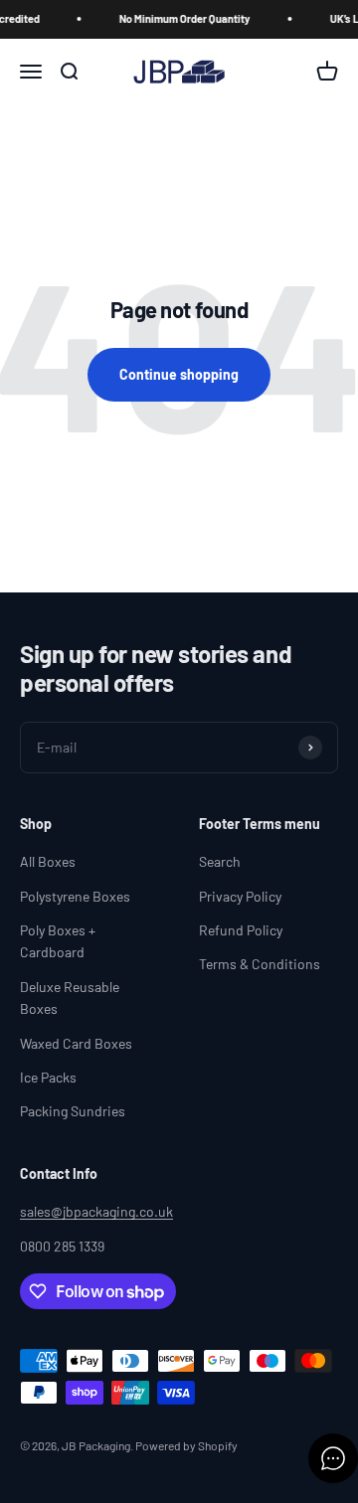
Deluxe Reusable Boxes (69, 997)
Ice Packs (48, 1077)
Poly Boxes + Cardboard (57, 940)
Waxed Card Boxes (76, 1043)
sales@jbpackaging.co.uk (96, 1211)
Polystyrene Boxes (75, 896)
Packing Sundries (72, 1110)
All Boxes (48, 861)
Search (220, 861)
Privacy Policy (240, 896)
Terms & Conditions (259, 963)
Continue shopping (179, 374)
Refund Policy (240, 929)
